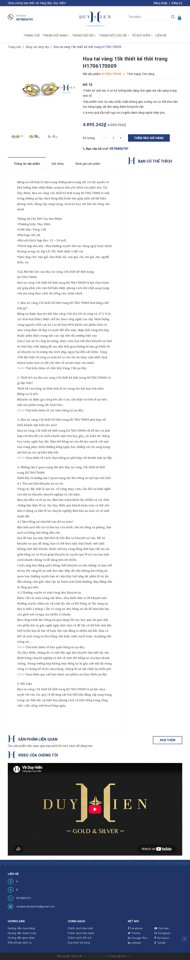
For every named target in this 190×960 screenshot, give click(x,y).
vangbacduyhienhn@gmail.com (35, 906)
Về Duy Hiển (141, 35)
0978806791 (24, 19)
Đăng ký (176, 3)
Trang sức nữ (83, 35)
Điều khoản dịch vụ (20, 942)
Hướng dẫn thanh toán (22, 933)
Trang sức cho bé (113, 35)
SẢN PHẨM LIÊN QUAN (38, 739)
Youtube (163, 928)
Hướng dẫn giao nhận (21, 937)
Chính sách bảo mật (80, 928)
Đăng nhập (160, 3)
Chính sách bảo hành (81, 933)
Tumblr (161, 942)
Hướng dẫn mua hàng (21, 928)
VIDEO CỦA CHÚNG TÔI (38, 755)
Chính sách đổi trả (79, 937)
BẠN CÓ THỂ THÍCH (155, 161)
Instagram (164, 933)
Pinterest (163, 938)
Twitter (135, 933)
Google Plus (139, 938)
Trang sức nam (55, 35)
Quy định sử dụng (79, 942)
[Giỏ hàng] (179, 17)
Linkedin (135, 942)
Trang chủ (31, 35)
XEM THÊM (167, 740)
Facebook (136, 928)
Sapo (129, 956)
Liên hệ (161, 35)
